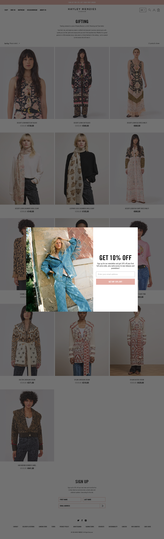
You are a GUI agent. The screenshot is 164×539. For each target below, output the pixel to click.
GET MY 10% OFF (115, 281)
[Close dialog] (29, 230)
